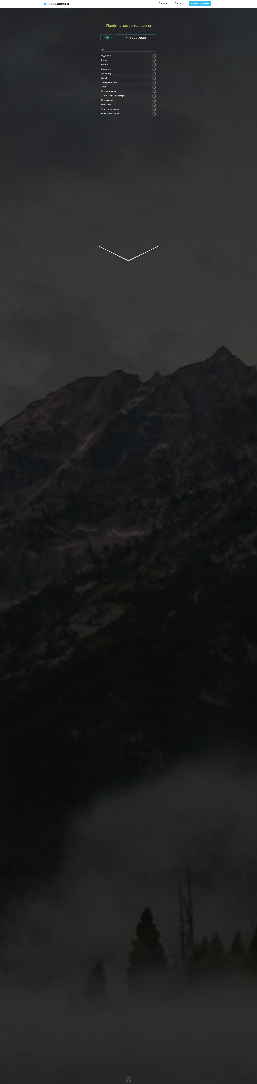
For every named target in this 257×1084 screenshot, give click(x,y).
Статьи (178, 3)
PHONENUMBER (58, 4)
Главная (163, 3)
